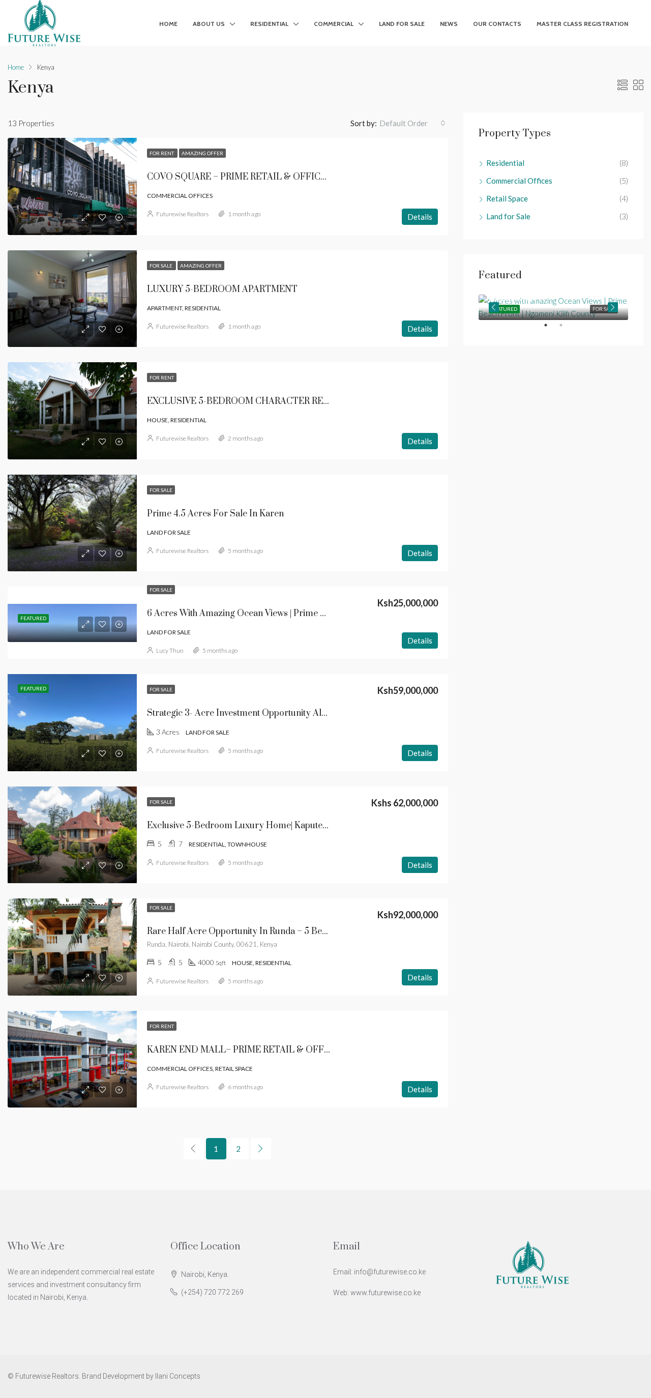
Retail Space (507, 198)
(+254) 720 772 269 (212, 1292)
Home (168, 23)
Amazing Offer (202, 153)
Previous (494, 307)
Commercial (333, 23)
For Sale (161, 266)
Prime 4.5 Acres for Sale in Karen (215, 513)
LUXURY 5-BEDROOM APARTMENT (222, 289)
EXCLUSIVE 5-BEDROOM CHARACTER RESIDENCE (255, 401)
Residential (269, 23)
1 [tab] (551, 329)
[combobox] (412, 123)
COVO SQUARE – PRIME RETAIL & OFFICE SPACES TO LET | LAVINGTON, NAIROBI (321, 177)
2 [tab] (566, 329)
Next (613, 307)
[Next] (261, 1148)
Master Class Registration (582, 23)
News (449, 23)
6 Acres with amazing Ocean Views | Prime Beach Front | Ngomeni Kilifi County (304, 613)
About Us (209, 23)
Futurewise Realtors (182, 214)
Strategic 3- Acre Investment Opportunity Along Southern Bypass (276, 713)
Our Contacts (497, 23)
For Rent (162, 153)
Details (419, 216)
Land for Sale (402, 23)
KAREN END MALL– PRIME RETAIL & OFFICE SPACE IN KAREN (280, 1050)
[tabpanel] (553, 307)
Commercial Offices (519, 180)
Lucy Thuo (169, 650)
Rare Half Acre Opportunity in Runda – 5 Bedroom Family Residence (284, 931)
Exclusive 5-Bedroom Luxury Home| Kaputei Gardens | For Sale (273, 825)
